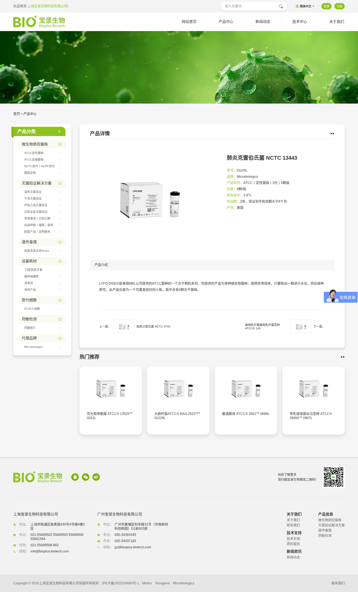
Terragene (162, 583)
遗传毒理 (324, 530)
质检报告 (293, 544)
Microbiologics (183, 583)
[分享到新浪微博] (96, 477)
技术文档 (293, 538)
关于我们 (293, 520)
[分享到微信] (85, 477)
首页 (16, 114)
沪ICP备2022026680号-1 (120, 583)
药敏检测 (324, 535)
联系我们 (293, 525)
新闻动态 (293, 557)
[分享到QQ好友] (75, 477)
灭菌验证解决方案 (331, 525)
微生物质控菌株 (329, 520)
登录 (326, 6)
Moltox (147, 583)
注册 (339, 6)
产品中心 (30, 114)
